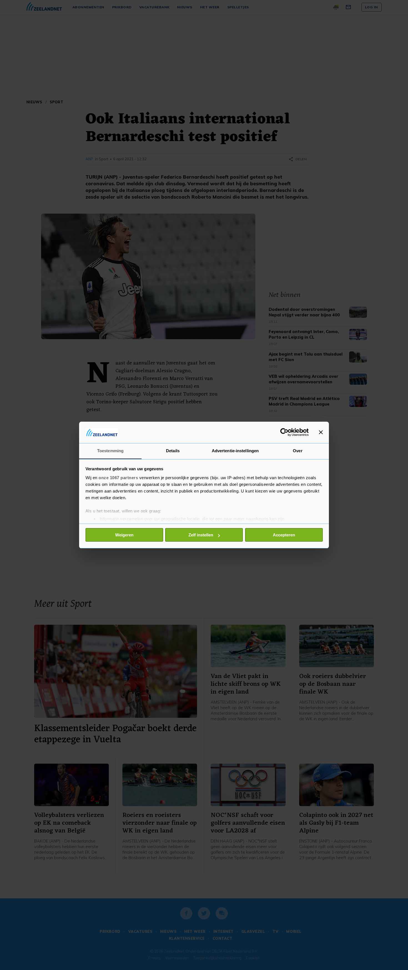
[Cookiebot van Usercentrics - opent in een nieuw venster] (284, 432)
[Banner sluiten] (321, 432)
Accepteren (284, 534)
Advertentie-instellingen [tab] (235, 450)
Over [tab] (297, 450)
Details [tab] (173, 450)
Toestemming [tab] (110, 450)
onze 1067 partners (118, 477)
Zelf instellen (200, 534)
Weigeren (124, 534)
